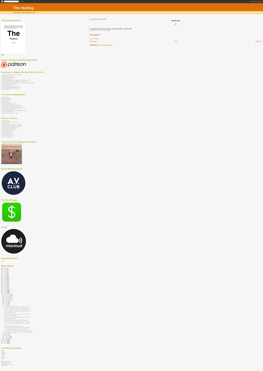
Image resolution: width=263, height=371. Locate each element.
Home (176, 41)
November (7, 296)
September (7, 299)
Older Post (258, 41)
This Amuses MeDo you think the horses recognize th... (18, 321)
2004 (4, 343)
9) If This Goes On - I (7, 131)
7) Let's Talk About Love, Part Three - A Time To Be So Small (18, 82)
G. (2, 360)
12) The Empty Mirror (7, 111)
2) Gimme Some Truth (7, 76)
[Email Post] (108, 30)
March (6, 335)
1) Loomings (4, 97)
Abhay (3, 354)
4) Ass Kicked (5, 101)
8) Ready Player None (7, 130)
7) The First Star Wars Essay (9, 128)
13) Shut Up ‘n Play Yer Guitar (9, 113)
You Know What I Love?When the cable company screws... (18, 330)
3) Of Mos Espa (5, 123)
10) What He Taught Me (7, 109)
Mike (2, 350)
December (7, 294)
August (6, 300)
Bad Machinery (5, 362)
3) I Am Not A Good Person (8, 77)
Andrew (3, 357)
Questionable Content (7, 364)
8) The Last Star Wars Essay (9, 84)
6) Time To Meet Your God (8, 103)
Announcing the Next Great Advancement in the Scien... (18, 317)
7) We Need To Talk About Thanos (10, 105)
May (5, 305)
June (5, 303)
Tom (2, 356)
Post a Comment (94, 38)
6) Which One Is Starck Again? (9, 127)
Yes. (5, 324)
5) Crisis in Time (5, 102)
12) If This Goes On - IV (7, 135)
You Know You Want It (9, 312)
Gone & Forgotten (6, 361)
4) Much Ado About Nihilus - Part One (11, 124)
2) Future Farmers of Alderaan (9, 122)
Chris (2, 358)
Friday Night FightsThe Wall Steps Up (13, 326)
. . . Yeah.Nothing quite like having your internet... (16, 329)
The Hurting (23, 8)
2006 (4, 340)
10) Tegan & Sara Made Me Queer (10, 86)
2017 (4, 276)
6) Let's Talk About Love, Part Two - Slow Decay (14, 81)
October (6, 297)
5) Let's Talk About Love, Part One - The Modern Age (15, 80)
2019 (4, 273)
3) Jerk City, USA (6, 99)
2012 (4, 284)
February (6, 336)
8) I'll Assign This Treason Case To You (12, 106)
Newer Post (93, 41)
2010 (4, 288)
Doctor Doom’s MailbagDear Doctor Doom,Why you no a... (18, 332)
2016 (4, 278)
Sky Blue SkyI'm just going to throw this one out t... (16, 320)
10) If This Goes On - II (7, 132)
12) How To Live (5, 89)
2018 (4, 275)
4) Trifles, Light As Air (7, 78)
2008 (4, 291)
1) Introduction (5, 120)
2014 (4, 281)
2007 (4, 293)
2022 (4, 270)
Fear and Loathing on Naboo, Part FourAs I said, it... (17, 306)
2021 (4, 271)
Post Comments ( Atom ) (105, 45)
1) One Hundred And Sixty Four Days (11, 74)
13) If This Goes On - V (7, 136)
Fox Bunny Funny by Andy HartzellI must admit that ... (17, 327)
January (6, 338)
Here (2, 260)
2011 (4, 286)
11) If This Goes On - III (7, 134)
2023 (4, 268)
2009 (4, 289)
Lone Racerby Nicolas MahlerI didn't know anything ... (17, 323)
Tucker (3, 353)
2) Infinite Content (6, 98)
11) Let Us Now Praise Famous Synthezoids (13, 110)
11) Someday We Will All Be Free (10, 88)
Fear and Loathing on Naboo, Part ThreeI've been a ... (17, 308)
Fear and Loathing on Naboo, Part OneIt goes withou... (17, 311)
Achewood (4, 365)
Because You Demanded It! (11, 315)
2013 (4, 283)
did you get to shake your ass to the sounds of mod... (17, 314)
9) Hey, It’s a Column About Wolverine (11, 107)
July (5, 302)
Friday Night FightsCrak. (10, 318)
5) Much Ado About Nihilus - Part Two (11, 126)
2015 (4, 279)
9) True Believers (6, 85)
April (5, 333)
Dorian (3, 352)
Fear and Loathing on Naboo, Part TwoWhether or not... (18, 309)
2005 (4, 341)
